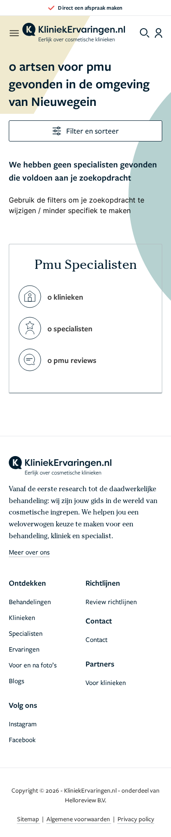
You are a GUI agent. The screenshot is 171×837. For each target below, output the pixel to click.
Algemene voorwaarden (78, 819)
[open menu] (14, 33)
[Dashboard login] (158, 33)
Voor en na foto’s (33, 664)
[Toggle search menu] (145, 33)
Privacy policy (136, 819)
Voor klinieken (106, 682)
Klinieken (22, 617)
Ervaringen (24, 649)
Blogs (16, 680)
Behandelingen (30, 601)
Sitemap (28, 819)
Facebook (22, 739)
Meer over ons (29, 551)
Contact (96, 639)
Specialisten (26, 633)
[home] (73, 33)
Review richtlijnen (111, 601)
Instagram (23, 723)
